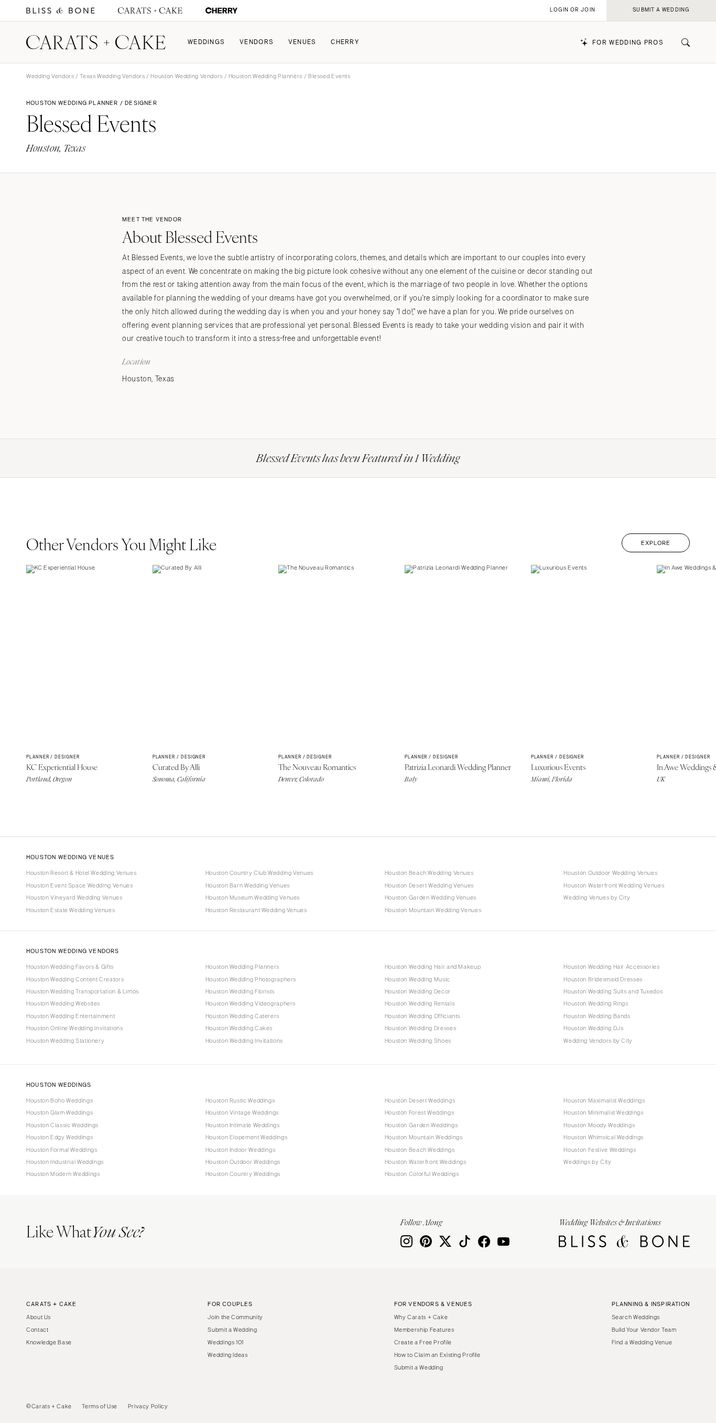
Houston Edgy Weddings (59, 1137)
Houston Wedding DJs (593, 1028)
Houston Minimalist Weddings (603, 1112)
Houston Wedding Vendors (186, 76)
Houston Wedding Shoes (418, 1040)
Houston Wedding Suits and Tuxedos (613, 991)
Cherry (345, 42)
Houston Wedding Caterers (242, 1016)
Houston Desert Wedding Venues (429, 885)
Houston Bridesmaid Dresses (602, 979)
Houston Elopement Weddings (246, 1137)
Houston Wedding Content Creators (75, 979)
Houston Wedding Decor (418, 991)
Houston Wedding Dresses (421, 1028)
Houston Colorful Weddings (422, 1174)
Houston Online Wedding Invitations (74, 1028)
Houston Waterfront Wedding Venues (613, 885)
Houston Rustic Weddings (240, 1100)
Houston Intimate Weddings (242, 1125)
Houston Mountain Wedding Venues (433, 910)
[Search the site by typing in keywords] (681, 42)
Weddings (206, 42)
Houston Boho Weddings (59, 1100)
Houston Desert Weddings (420, 1100)
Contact (37, 1329)
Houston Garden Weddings (421, 1125)
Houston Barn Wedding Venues (247, 885)
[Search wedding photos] (221, 10)
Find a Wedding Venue (642, 1342)
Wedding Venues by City (596, 897)
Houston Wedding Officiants (422, 1016)
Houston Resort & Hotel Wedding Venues (81, 873)
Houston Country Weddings (242, 1174)
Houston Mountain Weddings (424, 1137)
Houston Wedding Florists (240, 991)
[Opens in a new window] (60, 10)
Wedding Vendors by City (598, 1040)
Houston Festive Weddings (599, 1150)
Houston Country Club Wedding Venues (259, 873)
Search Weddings (636, 1317)
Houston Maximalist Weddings (604, 1100)
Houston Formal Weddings (61, 1150)
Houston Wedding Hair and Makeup (433, 967)
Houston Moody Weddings (599, 1125)
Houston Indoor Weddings (240, 1150)
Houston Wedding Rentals (420, 1003)
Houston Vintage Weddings (242, 1112)
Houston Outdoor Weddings (242, 1162)
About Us (38, 1317)
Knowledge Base (49, 1342)
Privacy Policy (148, 1406)
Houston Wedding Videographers (250, 1003)
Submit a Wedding (232, 1329)
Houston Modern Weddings (63, 1174)
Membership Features (424, 1329)
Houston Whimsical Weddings (603, 1137)
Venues (302, 42)
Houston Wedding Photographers (250, 979)
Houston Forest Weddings (419, 1112)
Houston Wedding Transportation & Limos (82, 991)
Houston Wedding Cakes (239, 1028)
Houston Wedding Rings (595, 1003)
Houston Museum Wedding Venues (252, 897)
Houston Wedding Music (417, 979)
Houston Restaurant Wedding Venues (256, 910)
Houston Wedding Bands (596, 1016)
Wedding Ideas (227, 1355)
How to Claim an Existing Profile (437, 1355)
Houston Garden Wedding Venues (430, 897)
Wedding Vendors (50, 76)
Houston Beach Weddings (420, 1150)
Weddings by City (587, 1162)
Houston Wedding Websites (63, 1003)
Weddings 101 (226, 1342)
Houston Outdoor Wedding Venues (610, 873)
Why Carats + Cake (421, 1317)
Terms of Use (99, 1406)
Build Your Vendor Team (644, 1329)
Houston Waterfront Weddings (426, 1162)
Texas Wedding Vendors (112, 76)
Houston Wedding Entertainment (70, 1016)
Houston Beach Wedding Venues (429, 873)
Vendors (257, 42)
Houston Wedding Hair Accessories (611, 967)
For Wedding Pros (628, 42)
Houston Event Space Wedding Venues (79, 885)
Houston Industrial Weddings (65, 1162)
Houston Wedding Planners (265, 76)
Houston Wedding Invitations (244, 1040)
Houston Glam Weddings (59, 1112)
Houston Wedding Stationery (65, 1040)
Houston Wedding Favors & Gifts (70, 967)
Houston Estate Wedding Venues (70, 910)
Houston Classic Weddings (62, 1125)
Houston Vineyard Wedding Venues (74, 897)
